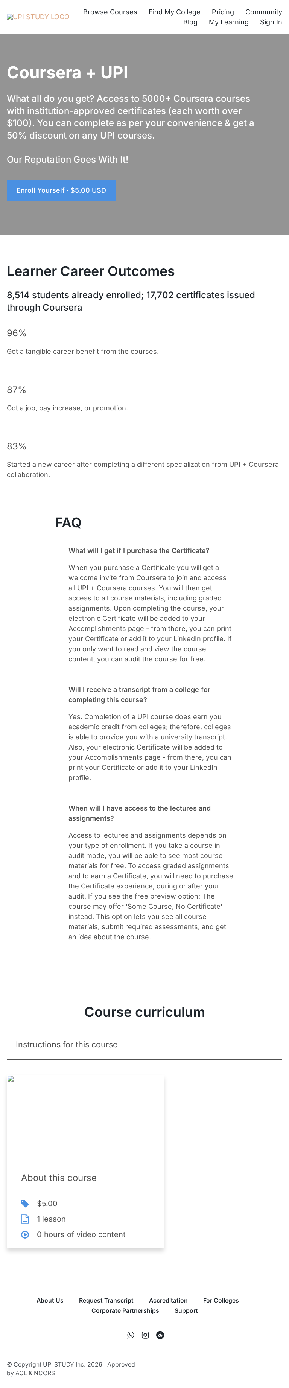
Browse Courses (110, 12)
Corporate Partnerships (125, 1310)
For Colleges (221, 1300)
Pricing (223, 12)
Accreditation (168, 1300)
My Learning (229, 22)
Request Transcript (106, 1300)
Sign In (271, 22)
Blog (190, 22)
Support (186, 1310)
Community (263, 12)
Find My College (175, 12)
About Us (50, 1300)
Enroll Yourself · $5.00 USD (61, 190)
